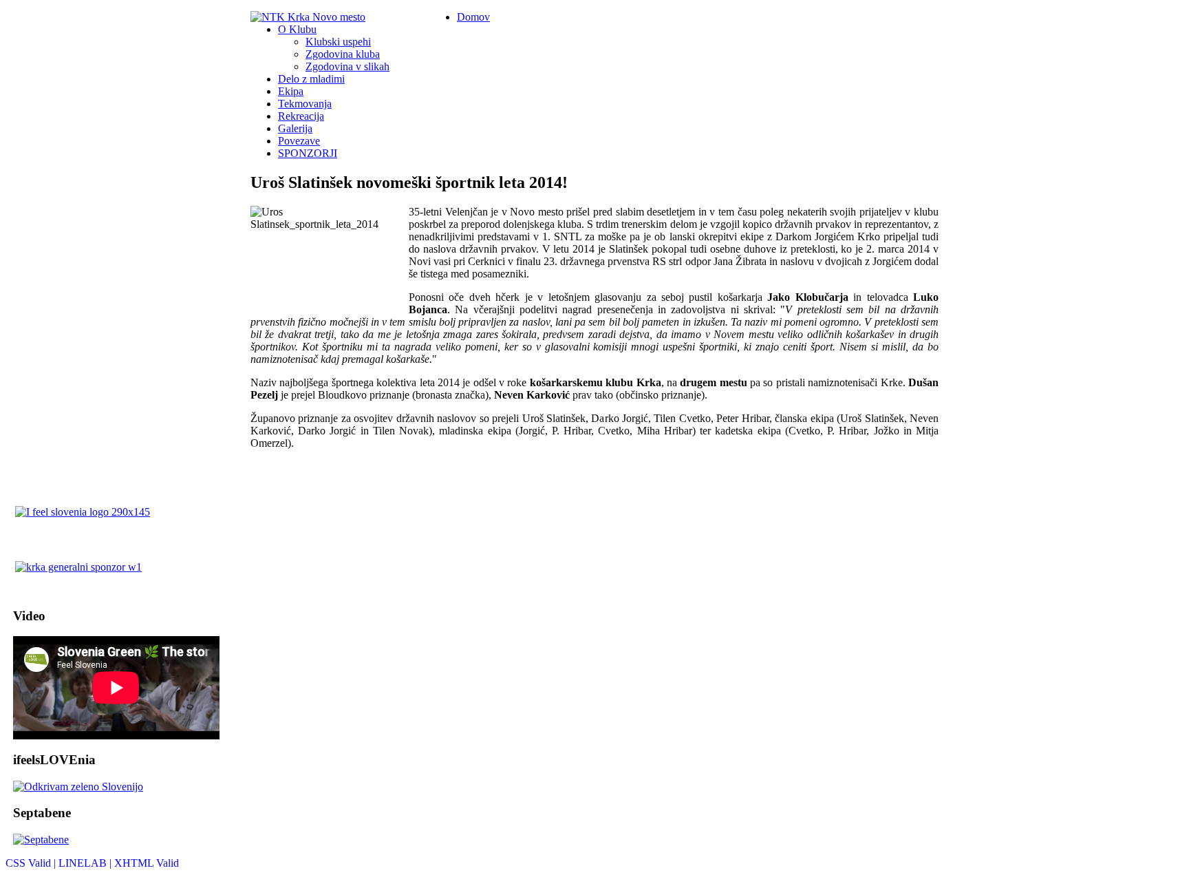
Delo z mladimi (311, 79)
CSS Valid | (32, 863)
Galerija (295, 128)
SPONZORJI (307, 153)
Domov (473, 17)
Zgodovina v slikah (347, 66)
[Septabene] (131, 840)
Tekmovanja (305, 103)
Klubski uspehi (338, 42)
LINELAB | (86, 863)
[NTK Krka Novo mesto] (307, 17)
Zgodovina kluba (343, 54)
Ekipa (290, 91)
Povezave (299, 141)
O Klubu (297, 29)
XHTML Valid (146, 863)
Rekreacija (301, 116)
